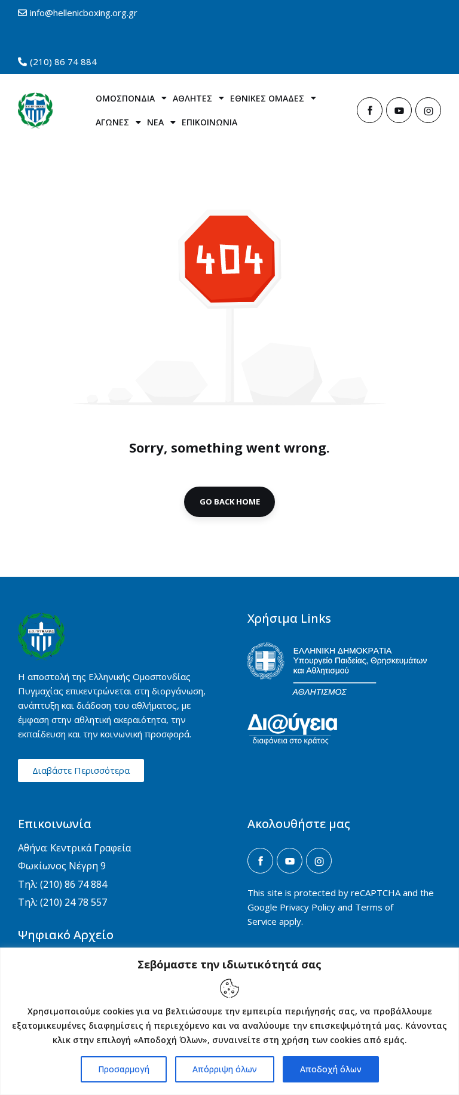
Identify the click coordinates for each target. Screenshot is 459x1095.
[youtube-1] (399, 110)
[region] (229, 1021)
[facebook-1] (369, 110)
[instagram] (428, 110)
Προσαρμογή (123, 1069)
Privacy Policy (307, 907)
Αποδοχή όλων (331, 1069)
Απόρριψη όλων (224, 1069)
